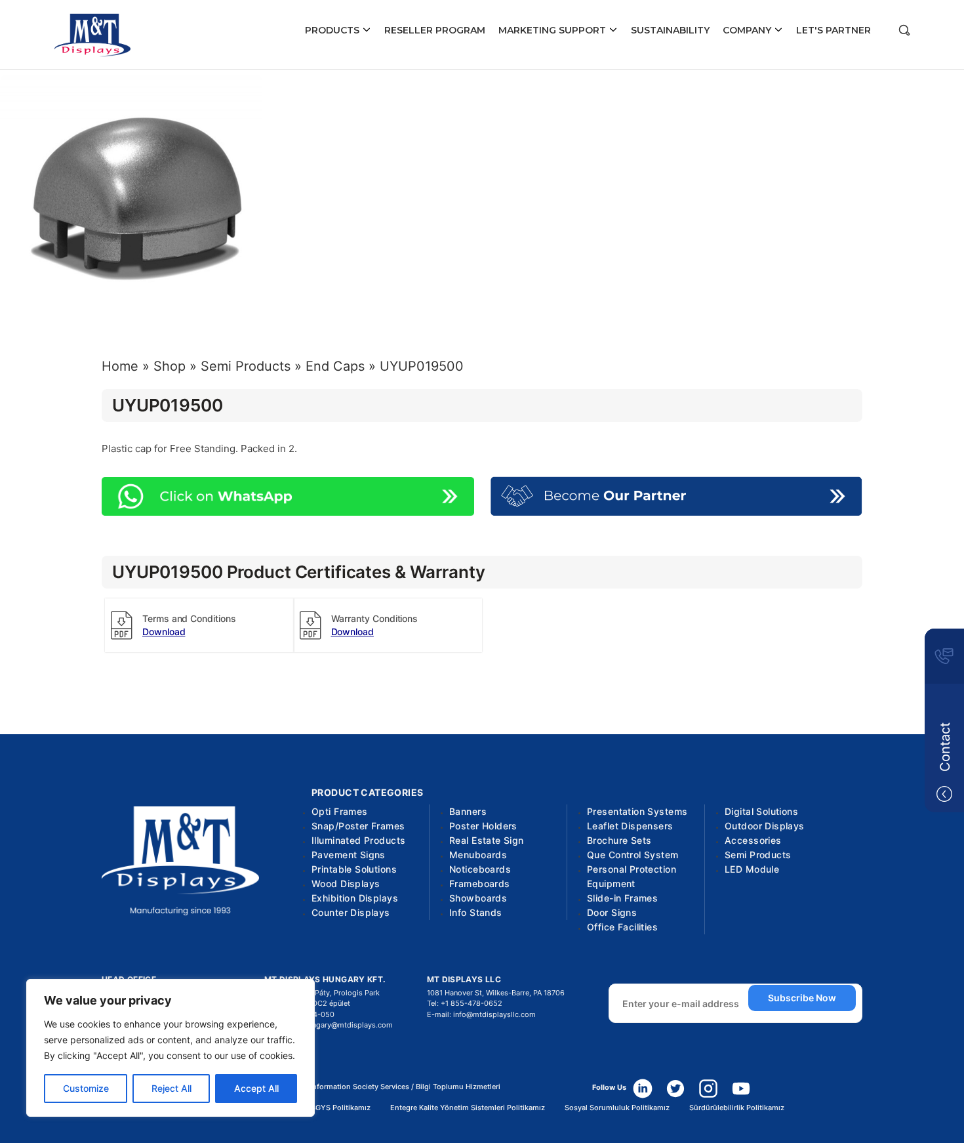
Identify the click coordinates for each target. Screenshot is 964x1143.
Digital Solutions (761, 811)
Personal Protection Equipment (631, 876)
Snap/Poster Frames (358, 825)
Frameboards (479, 883)
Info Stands (475, 912)
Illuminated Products (358, 840)
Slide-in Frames (622, 898)
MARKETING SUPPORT (553, 30)
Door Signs (612, 912)
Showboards (478, 898)
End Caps (335, 366)
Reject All (171, 1088)
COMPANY (748, 30)
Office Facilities (622, 926)
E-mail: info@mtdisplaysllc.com (481, 1014)
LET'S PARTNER (833, 30)
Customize (86, 1088)
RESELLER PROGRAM (434, 30)
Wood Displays (345, 883)
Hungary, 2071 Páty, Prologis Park (322, 992)
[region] (170, 1048)
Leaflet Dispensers (630, 825)
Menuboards (478, 854)
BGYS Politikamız (341, 1108)
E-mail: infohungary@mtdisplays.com (328, 1024)
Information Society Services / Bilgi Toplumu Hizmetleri (405, 1087)
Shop (169, 366)
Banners (468, 811)
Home (120, 366)
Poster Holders (483, 825)
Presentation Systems (637, 811)
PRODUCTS (333, 30)
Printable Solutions (354, 869)
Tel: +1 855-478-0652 (464, 1003)
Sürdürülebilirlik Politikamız (736, 1108)
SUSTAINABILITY (670, 30)
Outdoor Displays (765, 825)
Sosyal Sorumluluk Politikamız (617, 1108)
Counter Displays (350, 912)
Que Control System (633, 854)
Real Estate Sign (486, 840)
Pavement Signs (348, 854)
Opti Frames (339, 811)
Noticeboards (480, 869)
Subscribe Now (802, 997)
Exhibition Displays (354, 898)
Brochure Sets (619, 840)
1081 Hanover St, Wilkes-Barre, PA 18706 (496, 992)
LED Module (752, 869)
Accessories (753, 840)
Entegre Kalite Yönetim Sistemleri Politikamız (467, 1108)
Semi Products (246, 366)
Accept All (256, 1088)
